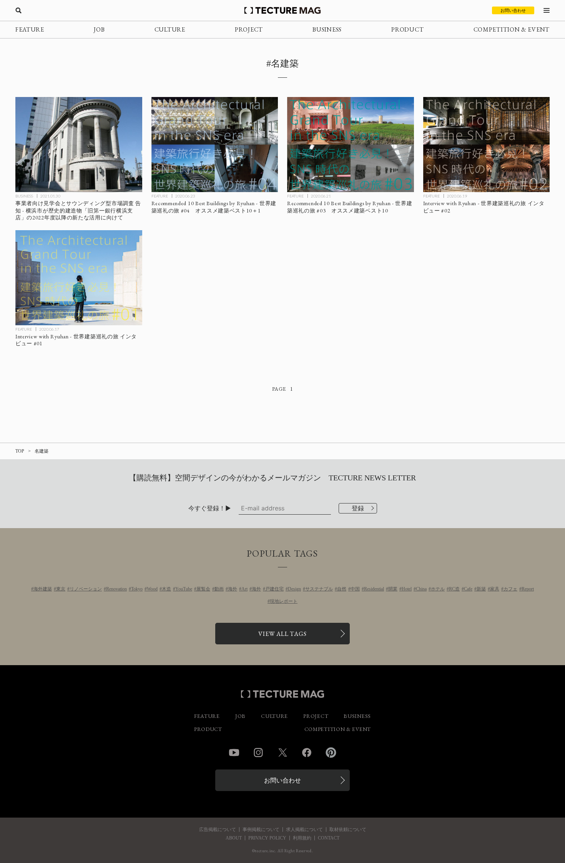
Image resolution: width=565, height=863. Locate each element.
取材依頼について (347, 829)
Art (244, 589)
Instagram (258, 752)
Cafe (468, 589)
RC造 (454, 589)
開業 (392, 589)
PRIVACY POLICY (267, 838)
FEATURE (29, 29)
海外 (232, 589)
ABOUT (234, 838)
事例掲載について (261, 829)
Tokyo (137, 589)
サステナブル (319, 589)
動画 (219, 589)
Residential (374, 589)
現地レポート (283, 601)
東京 (60, 589)
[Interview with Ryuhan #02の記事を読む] (486, 144)
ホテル (438, 589)
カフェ (510, 589)
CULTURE (170, 29)
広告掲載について (217, 829)
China (421, 589)
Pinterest (331, 752)
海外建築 (42, 589)
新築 (481, 589)
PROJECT (249, 29)
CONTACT (328, 838)
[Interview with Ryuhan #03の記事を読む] (350, 144)
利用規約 (302, 838)
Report (528, 589)
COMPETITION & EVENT (512, 29)
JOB (99, 29)
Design (294, 589)
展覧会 (203, 589)
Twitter (282, 752)
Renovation (116, 589)
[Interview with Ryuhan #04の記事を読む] (214, 144)
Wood (152, 589)
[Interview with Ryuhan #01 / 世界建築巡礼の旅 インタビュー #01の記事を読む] (78, 277)
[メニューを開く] (546, 10)
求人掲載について (304, 829)
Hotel (407, 589)
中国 (355, 589)
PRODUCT (407, 29)
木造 (166, 589)
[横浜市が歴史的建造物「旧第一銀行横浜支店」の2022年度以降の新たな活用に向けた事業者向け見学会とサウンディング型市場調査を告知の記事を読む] (78, 144)
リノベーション (86, 589)
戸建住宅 (274, 589)
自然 (341, 589)
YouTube (183, 589)
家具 (494, 589)
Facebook (306, 752)
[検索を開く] (18, 10)
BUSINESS (327, 29)
